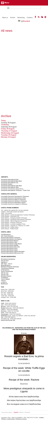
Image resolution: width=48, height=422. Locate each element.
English (16, 412)
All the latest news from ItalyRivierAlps (24, 397)
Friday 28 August (7, 129)
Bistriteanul (4, 284)
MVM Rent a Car (6, 316)
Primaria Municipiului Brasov (9, 240)
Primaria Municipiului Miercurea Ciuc (12, 253)
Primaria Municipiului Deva (9, 248)
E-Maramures (5, 270)
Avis (2, 305)
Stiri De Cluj (4, 273)
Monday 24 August (8, 137)
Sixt (2, 317)
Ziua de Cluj (4, 274)
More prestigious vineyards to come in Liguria (24, 390)
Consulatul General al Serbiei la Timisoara (14, 201)
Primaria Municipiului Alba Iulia (10, 247)
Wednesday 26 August (10, 133)
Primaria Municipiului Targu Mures (11, 244)
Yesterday (5, 125)
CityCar (3, 309)
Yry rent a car (5, 319)
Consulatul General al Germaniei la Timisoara (15, 196)
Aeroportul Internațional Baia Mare (11, 181)
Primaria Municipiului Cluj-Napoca (11, 239)
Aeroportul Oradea (6, 184)
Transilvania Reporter (7, 268)
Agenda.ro (4, 262)
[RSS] (39, 17)
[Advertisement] (24, 58)
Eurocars (3, 311)
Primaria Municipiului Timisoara (10, 237)
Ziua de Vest (4, 260)
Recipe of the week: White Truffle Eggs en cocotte (24, 369)
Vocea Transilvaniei (7, 271)
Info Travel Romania (7, 236)
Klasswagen (4, 314)
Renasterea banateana (8, 259)
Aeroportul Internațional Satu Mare (11, 186)
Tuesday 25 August (8, 135)
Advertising (21, 17)
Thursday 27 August (9, 131)
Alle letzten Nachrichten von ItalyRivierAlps (24, 400)
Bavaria (3, 306)
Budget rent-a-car (6, 308)
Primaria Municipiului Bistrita (9, 245)
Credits (41, 417)
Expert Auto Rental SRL (8, 320)
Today (3, 121)
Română (27, 412)
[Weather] (42, 17)
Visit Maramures (6, 234)
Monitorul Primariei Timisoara (10, 267)
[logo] (24, 10)
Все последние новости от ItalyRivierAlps (24, 404)
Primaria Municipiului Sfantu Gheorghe (13, 251)
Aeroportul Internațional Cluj (9, 182)
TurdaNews (4, 277)
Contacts (30, 17)
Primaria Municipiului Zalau (9, 250)
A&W (2, 303)
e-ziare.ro (4, 282)
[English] (45, 17)
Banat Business (5, 265)
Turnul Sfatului (5, 279)
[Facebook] (35, 17)
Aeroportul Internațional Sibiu (10, 187)
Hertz (2, 312)
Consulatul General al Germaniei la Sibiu (13, 198)
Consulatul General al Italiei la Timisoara (13, 199)
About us (5, 17)
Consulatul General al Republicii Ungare (13, 202)
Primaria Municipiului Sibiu (9, 242)
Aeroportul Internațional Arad (9, 179)
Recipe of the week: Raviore (24, 379)
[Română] (25, 21)
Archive (12, 17)
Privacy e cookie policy (8, 419)
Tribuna (3, 280)
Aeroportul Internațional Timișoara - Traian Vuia (15, 190)
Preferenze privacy (21, 419)
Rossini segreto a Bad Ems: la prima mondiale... (24, 358)
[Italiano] (19, 21)
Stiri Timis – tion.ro (6, 264)
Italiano (21, 412)
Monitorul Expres (6, 276)
